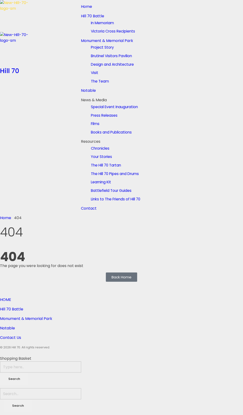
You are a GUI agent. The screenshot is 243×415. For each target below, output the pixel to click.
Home (5, 218)
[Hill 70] (40, 16)
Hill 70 (9, 70)
